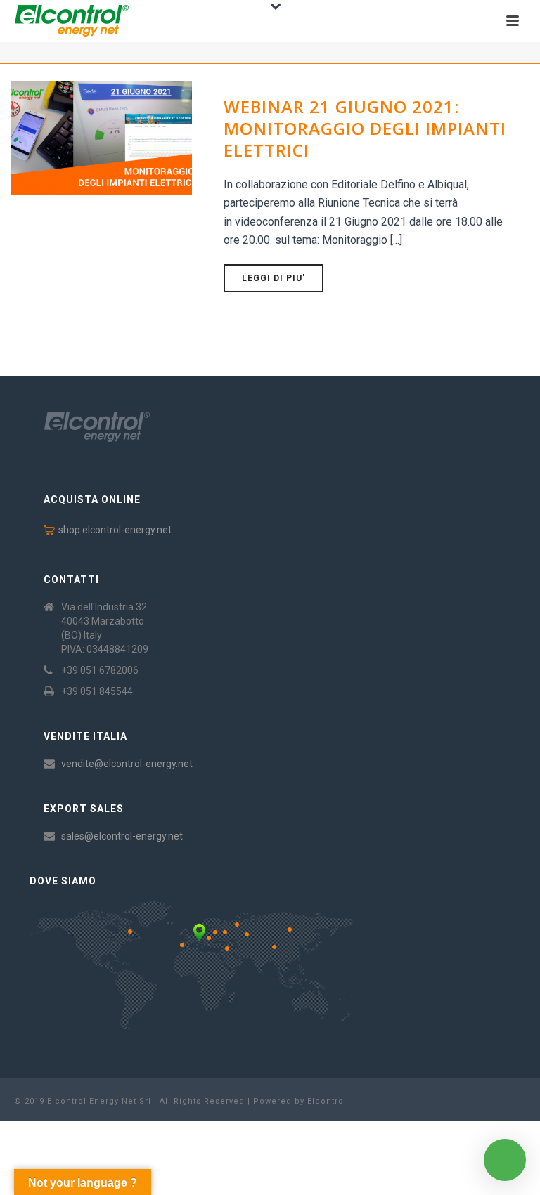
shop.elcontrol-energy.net (115, 529)
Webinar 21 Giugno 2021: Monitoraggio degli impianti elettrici (365, 128)
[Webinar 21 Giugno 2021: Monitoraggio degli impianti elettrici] (101, 137)
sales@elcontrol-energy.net (122, 836)
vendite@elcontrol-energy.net (127, 763)
